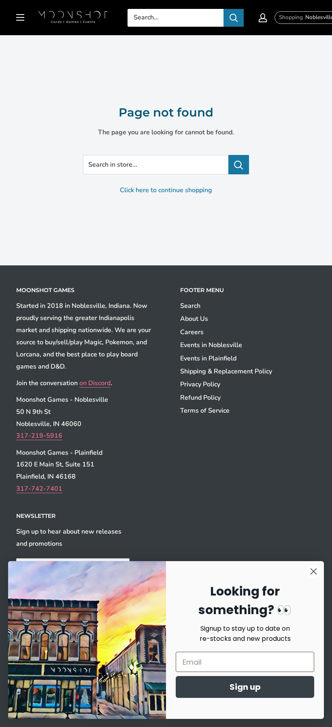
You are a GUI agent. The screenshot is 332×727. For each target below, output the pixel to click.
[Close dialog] (313, 571)
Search (190, 305)
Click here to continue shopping (166, 190)
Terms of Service (205, 410)
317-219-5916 (39, 435)
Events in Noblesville (211, 345)
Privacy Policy (200, 384)
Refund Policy (200, 397)
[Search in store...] (238, 164)
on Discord (95, 383)
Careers (192, 332)
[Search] (233, 18)
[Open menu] (20, 17)
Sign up (245, 687)
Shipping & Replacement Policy (226, 371)
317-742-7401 (39, 488)
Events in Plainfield (208, 358)
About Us (194, 318)
